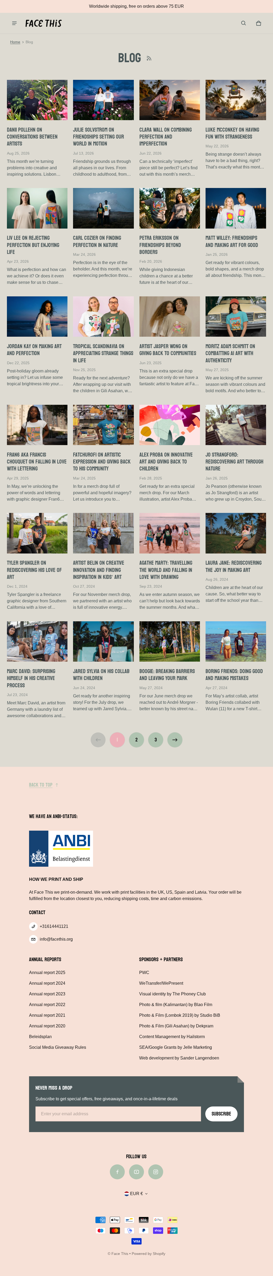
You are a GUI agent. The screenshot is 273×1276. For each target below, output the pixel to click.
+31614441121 (54, 926)
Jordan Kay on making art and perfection (34, 349)
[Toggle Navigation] (14, 23)
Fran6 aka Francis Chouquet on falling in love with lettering (37, 462)
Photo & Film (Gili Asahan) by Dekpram (176, 1026)
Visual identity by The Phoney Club (172, 994)
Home (15, 42)
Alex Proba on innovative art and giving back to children (166, 462)
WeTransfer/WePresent (161, 983)
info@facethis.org (56, 939)
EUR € (136, 1193)
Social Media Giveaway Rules (57, 1047)
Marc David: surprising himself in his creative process (31, 678)
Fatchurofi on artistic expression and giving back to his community (102, 462)
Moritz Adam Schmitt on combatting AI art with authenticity (230, 353)
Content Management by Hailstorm (172, 1036)
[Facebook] (117, 1171)
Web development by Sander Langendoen (179, 1058)
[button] (243, 23)
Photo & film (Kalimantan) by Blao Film (175, 1004)
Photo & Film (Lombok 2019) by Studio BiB (179, 1015)
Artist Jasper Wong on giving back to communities (167, 349)
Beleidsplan (40, 1036)
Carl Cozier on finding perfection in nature (97, 241)
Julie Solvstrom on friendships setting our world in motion (98, 137)
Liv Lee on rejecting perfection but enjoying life (33, 245)
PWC (144, 972)
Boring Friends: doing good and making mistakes (234, 674)
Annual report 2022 (47, 1004)
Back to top (41, 785)
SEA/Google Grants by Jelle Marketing (175, 1047)
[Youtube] (136, 1171)
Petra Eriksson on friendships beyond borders (160, 245)
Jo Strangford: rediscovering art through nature (234, 462)
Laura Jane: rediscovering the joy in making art (234, 566)
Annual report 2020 (47, 1026)
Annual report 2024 (47, 983)
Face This (119, 1254)
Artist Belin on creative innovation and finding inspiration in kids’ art (98, 570)
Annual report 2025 (47, 972)
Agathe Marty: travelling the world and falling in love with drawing (165, 570)
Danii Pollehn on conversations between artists (32, 137)
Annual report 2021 (47, 1015)
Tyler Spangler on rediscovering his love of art (34, 570)
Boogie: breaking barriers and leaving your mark (167, 674)
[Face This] (43, 23)
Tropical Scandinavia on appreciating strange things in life (103, 353)
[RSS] (149, 58)
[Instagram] (155, 1171)
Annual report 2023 (47, 994)
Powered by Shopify (148, 1254)
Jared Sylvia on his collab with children (101, 674)
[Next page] (174, 739)
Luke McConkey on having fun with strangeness (232, 133)
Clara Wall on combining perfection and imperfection (165, 137)
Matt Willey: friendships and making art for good (232, 241)
